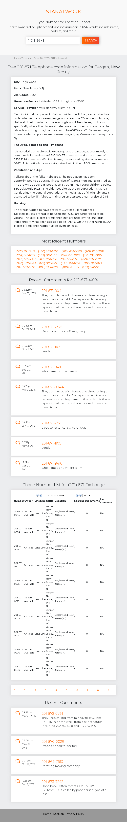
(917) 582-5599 (25, 267)
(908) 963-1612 (93, 263)
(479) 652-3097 (91, 259)
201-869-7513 (52, 761)
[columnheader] (19, 501)
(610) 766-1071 (48, 259)
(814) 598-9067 (70, 255)
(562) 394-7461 (25, 251)
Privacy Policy (75, 814)
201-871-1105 (51, 347)
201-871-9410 (52, 367)
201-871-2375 (52, 327)
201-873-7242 (52, 782)
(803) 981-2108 (47, 255)
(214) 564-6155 (69, 259)
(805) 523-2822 (48, 267)
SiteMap (58, 814)
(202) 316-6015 (25, 255)
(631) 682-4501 (48, 263)
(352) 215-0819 (92, 255)
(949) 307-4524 (26, 263)
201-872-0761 (52, 713)
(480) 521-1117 (70, 267)
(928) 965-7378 (26, 259)
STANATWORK (63, 11)
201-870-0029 (53, 741)
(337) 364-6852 (71, 263)
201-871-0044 (53, 291)
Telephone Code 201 (32, 58)
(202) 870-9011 (92, 267)
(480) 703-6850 (48, 251)
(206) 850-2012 (95, 251)
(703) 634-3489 (72, 251)
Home (16, 58)
